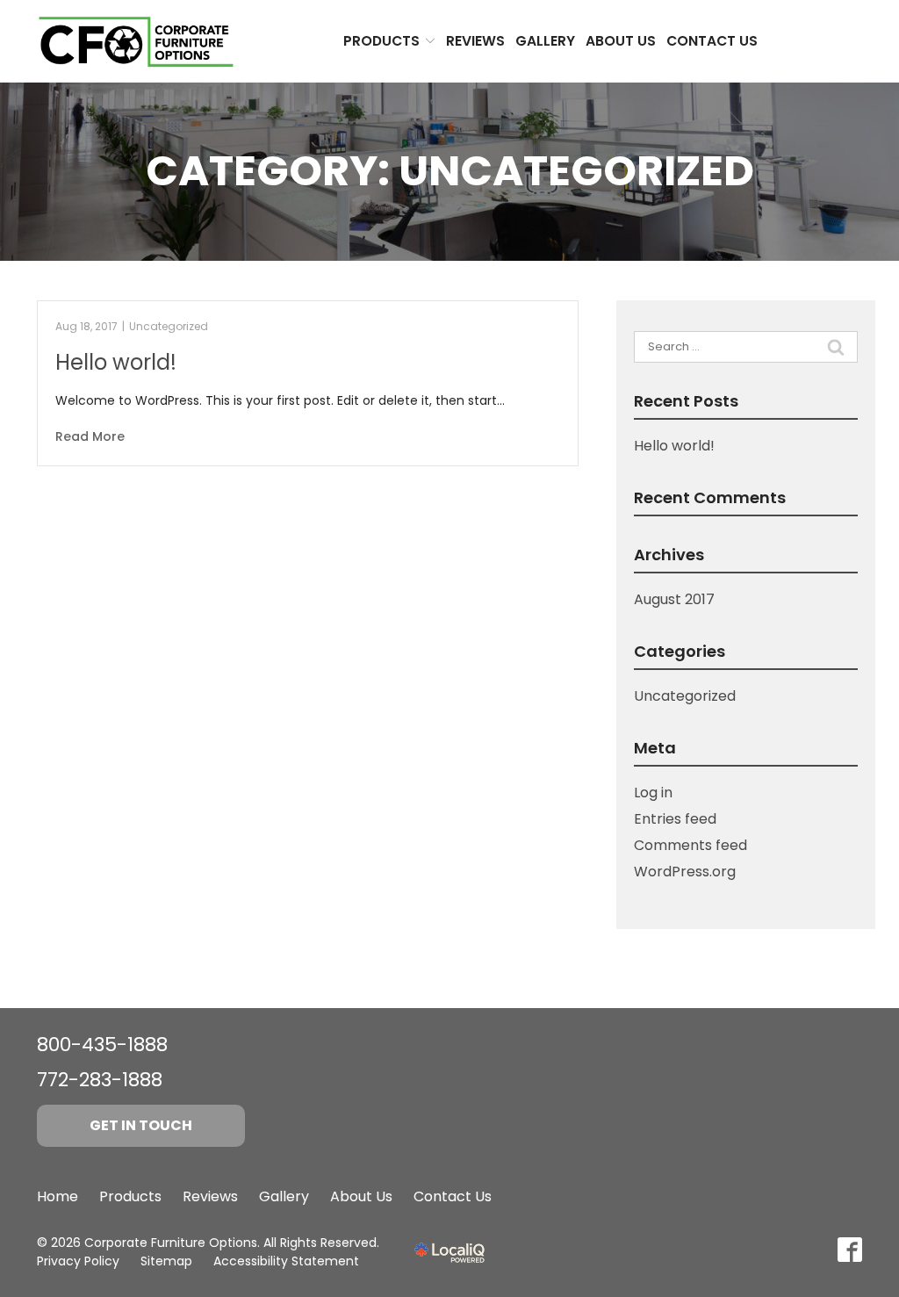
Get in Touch (141, 1125)
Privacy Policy (78, 1261)
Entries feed (675, 819)
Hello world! (115, 362)
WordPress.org (685, 871)
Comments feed (690, 845)
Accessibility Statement (286, 1261)
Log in (653, 792)
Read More (90, 436)
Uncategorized (168, 326)
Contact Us (712, 41)
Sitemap (166, 1261)
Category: (450, 170)
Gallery (545, 41)
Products (381, 41)
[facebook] (850, 1249)
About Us (621, 41)
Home (57, 1196)
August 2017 (674, 599)
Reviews (475, 41)
